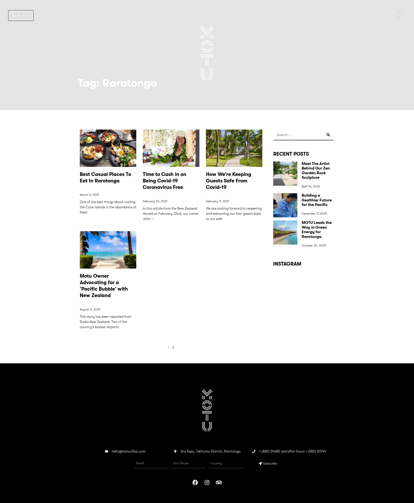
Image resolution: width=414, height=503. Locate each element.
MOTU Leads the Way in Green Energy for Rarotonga (317, 229)
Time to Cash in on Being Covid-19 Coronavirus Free (164, 180)
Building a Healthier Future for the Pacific (317, 200)
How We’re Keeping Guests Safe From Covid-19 (228, 180)
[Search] (328, 135)
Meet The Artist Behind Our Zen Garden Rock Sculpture (316, 170)
